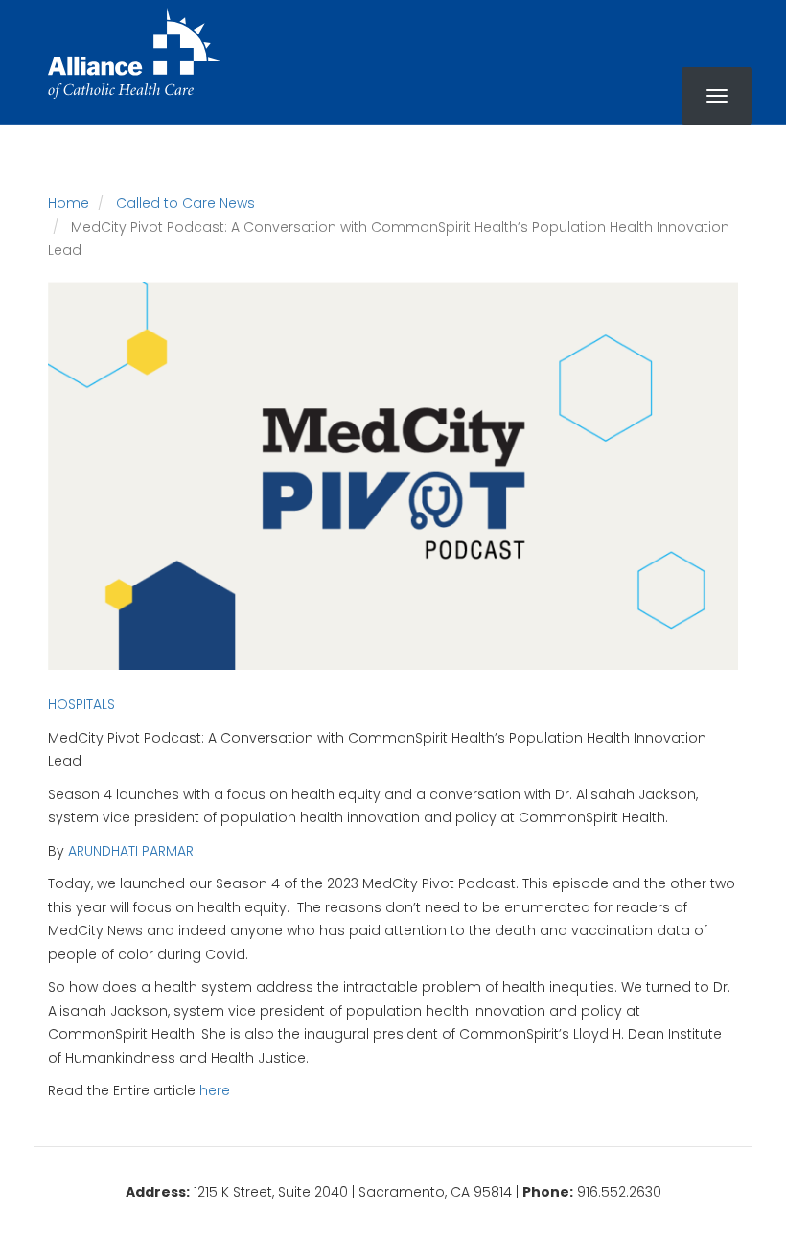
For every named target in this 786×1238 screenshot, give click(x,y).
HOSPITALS (81, 704)
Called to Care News (185, 203)
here (215, 1090)
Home (68, 203)
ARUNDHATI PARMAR (131, 850)
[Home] (134, 53)
